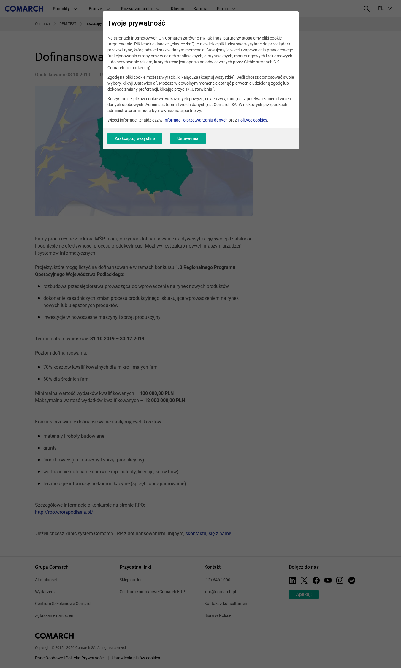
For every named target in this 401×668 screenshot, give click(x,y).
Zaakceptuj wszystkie (135, 138)
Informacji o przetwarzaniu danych (196, 120)
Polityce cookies (252, 120)
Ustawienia (188, 138)
